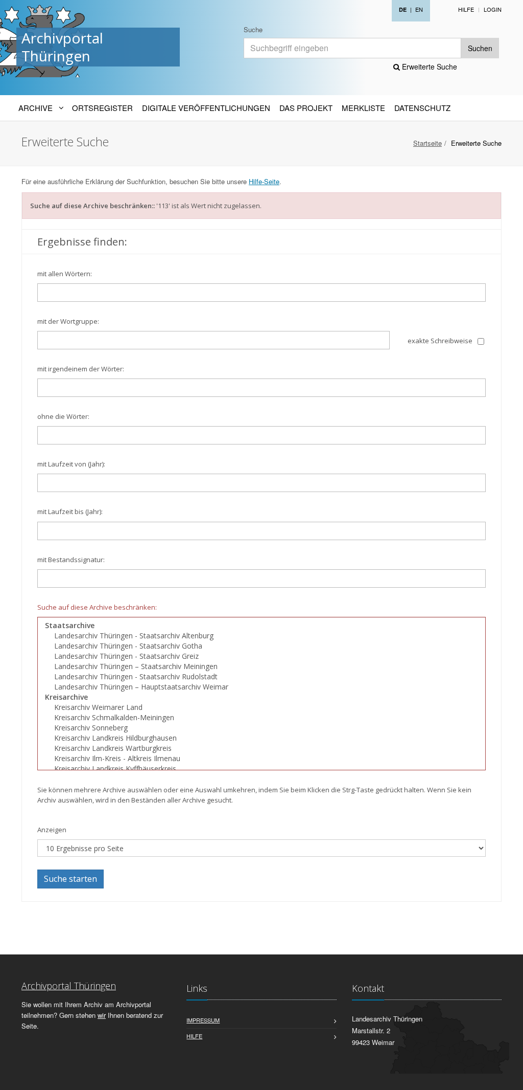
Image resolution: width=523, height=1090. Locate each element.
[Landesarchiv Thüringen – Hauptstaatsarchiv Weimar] (261, 687)
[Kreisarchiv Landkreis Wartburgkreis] (261, 748)
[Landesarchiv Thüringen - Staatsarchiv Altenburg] (261, 636)
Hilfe (466, 9)
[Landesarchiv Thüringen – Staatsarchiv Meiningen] (261, 666)
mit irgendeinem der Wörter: (80, 368)
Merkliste (363, 107)
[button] (508, 1076)
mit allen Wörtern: (64, 273)
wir (102, 1015)
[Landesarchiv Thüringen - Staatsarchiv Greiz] (261, 656)
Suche (253, 29)
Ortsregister (102, 107)
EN (419, 9)
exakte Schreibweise (440, 340)
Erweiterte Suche (428, 66)
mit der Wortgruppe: (68, 321)
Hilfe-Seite (264, 181)
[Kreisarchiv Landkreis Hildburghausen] (261, 738)
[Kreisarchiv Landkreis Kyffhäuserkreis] (261, 769)
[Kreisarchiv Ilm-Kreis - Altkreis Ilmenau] (261, 758)
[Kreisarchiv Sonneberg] (261, 728)
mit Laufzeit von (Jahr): (71, 464)
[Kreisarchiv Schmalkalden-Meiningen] (261, 718)
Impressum (203, 1020)
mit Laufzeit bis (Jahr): (70, 511)
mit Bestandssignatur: (71, 559)
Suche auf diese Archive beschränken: (97, 607)
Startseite (427, 143)
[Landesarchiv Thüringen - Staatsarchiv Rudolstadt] (261, 677)
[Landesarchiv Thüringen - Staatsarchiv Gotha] (261, 646)
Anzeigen (51, 829)
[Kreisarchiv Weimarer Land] (261, 707)
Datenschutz (422, 107)
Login (493, 9)
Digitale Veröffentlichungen (206, 107)
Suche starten (70, 878)
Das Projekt (305, 107)
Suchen (480, 48)
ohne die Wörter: (63, 416)
